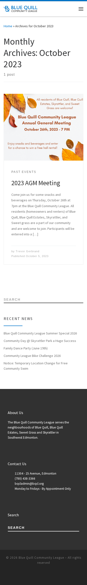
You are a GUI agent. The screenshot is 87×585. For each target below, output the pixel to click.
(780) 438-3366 (25, 478)
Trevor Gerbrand (27, 251)
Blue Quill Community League (41, 558)
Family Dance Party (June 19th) (26, 348)
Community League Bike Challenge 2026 (32, 356)
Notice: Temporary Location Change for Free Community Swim (36, 366)
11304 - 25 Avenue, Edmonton (35, 473)
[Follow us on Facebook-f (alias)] (11, 282)
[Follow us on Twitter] (18, 282)
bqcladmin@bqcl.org (29, 484)
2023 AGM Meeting (35, 183)
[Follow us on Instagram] (25, 282)
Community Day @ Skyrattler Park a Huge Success (40, 341)
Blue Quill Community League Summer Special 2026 (40, 333)
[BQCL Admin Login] (32, 282)
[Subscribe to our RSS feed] (5, 282)
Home (8, 26)
